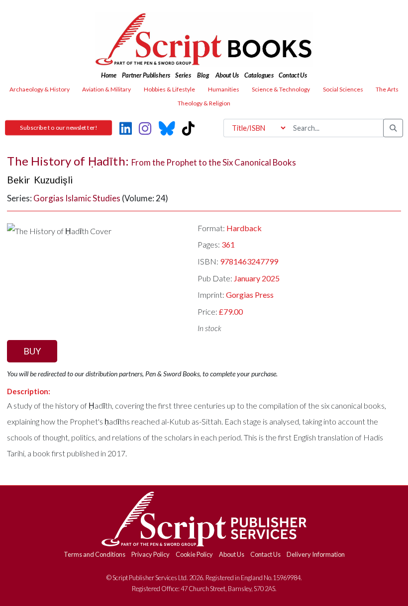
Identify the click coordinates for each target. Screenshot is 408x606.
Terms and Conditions (94, 554)
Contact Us (265, 554)
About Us (231, 554)
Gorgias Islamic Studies (76, 198)
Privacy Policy (150, 554)
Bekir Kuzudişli (40, 179)
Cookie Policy (194, 554)
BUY (32, 351)
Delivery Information (316, 554)
